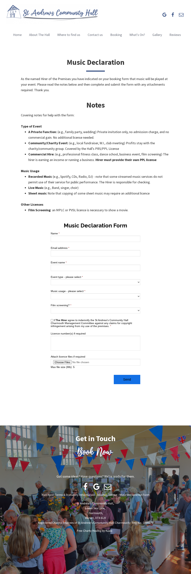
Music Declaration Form (134, 495)
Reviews (175, 35)
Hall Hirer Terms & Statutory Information (68, 495)
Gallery (157, 35)
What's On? (137, 35)
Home (17, 35)
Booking (116, 35)
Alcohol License (107, 495)
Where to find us (68, 35)
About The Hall (39, 35)
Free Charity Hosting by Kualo (94, 530)
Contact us (95, 35)
